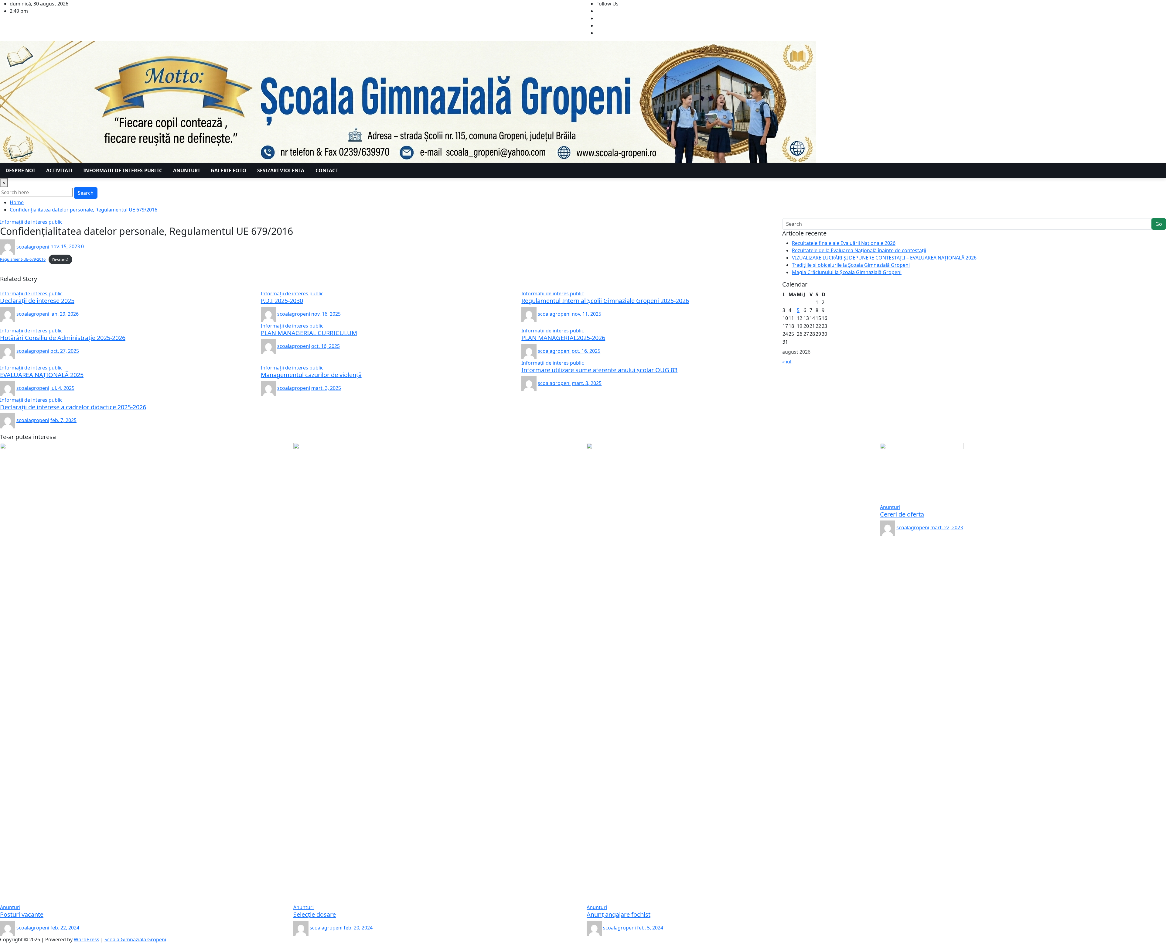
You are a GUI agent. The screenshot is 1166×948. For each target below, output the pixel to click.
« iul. (787, 361)
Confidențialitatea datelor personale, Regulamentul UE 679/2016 (83, 209)
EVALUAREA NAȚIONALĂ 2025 (42, 375)
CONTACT (326, 170)
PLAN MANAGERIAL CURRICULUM (309, 333)
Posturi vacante (21, 914)
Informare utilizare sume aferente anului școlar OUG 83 (599, 370)
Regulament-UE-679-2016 (23, 259)
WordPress (86, 939)
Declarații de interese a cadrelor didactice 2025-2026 (73, 407)
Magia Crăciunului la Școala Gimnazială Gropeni (847, 272)
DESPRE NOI (20, 170)
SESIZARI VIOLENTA (281, 170)
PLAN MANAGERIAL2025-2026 (563, 338)
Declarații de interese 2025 (37, 301)
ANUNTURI (186, 170)
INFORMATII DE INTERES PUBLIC (122, 170)
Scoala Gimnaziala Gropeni (135, 939)
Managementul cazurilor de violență (311, 375)
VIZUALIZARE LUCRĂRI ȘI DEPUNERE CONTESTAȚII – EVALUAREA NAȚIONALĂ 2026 (884, 257)
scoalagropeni (32, 246)
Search (86, 193)
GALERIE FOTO (228, 170)
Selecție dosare (314, 914)
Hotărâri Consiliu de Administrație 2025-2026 (62, 338)
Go (1158, 224)
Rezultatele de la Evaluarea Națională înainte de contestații (859, 250)
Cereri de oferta (902, 514)
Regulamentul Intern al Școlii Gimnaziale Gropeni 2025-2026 (605, 301)
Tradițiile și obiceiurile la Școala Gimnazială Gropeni (851, 265)
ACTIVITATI (59, 170)
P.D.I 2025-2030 (282, 301)
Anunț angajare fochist (618, 914)
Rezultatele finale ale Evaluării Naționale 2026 (843, 243)
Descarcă (60, 259)
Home (17, 202)
